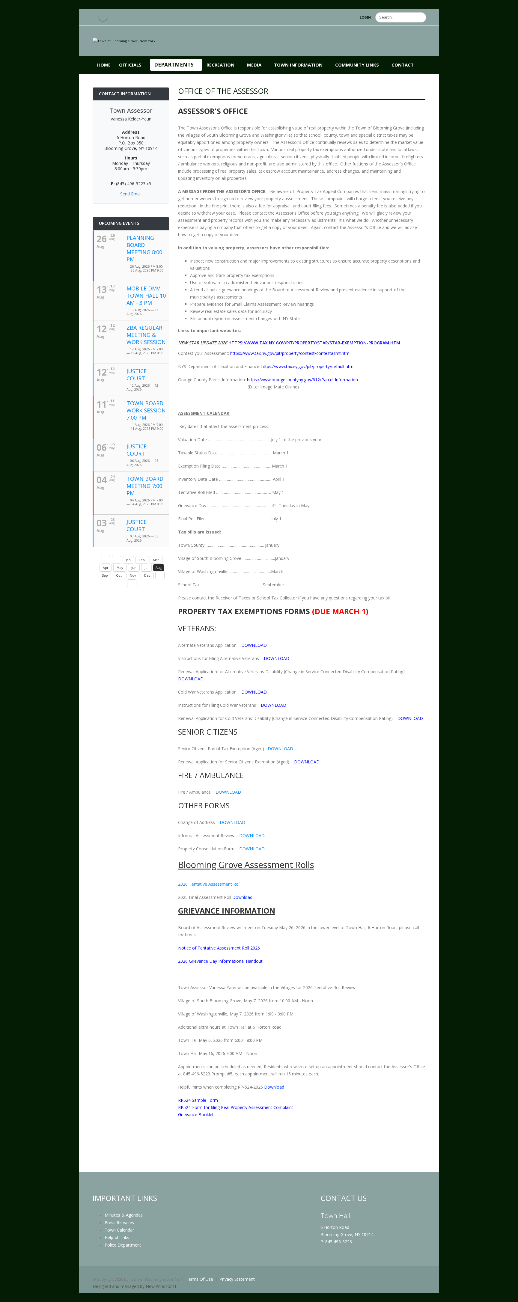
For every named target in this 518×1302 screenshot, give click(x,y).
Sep (105, 575)
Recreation (220, 65)
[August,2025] (105, 560)
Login (365, 17)
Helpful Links (117, 1237)
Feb (142, 559)
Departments (174, 64)
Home (104, 65)
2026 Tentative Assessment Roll (210, 884)
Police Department (123, 1245)
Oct (119, 575)
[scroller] (507, 1295)
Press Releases (119, 1222)
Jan (128, 559)
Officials (130, 65)
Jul (146, 567)
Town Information (298, 65)
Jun (133, 567)
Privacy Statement (237, 1279)
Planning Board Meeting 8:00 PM (144, 248)
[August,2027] (131, 583)
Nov (133, 575)
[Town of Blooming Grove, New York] (124, 40)
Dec (147, 575)
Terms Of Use (199, 1279)
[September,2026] (160, 575)
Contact (402, 65)
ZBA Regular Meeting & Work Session (146, 335)
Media (254, 65)
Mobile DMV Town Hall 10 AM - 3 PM (146, 295)
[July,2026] (116, 560)
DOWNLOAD (280, 748)
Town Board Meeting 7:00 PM (145, 486)
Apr (106, 567)
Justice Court (137, 374)
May (120, 567)
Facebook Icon (103, 16)
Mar (156, 559)
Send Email (130, 194)
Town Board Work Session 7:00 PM (146, 410)
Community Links (357, 65)
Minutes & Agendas (124, 1215)
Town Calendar (119, 1230)
